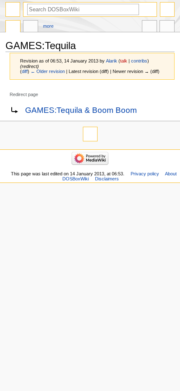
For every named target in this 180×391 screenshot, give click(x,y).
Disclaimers (107, 178)
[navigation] (12, 9)
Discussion (30, 27)
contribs (139, 60)
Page (13, 27)
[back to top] (90, 134)
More (48, 26)
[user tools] (167, 9)
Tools (167, 27)
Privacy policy (145, 173)
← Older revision (48, 71)
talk (123, 60)
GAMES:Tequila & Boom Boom (81, 110)
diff (25, 71)
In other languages (149, 27)
